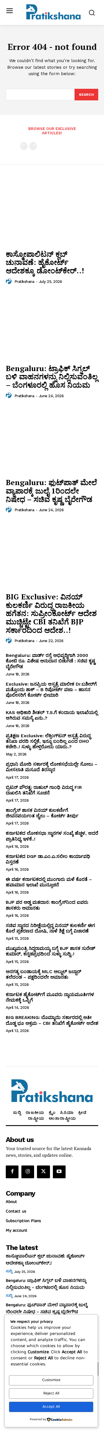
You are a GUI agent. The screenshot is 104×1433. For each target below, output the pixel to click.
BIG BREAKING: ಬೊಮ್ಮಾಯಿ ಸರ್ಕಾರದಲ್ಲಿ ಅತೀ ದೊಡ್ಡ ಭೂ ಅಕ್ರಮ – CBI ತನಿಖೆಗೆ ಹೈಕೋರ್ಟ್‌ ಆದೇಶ (52, 1020)
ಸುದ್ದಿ (9, 1271)
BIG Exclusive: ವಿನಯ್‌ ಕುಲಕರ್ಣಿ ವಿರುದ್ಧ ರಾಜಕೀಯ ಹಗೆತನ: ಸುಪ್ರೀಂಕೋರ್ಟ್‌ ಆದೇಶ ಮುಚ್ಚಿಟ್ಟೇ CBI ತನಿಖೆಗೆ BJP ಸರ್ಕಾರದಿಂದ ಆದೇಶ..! (51, 613)
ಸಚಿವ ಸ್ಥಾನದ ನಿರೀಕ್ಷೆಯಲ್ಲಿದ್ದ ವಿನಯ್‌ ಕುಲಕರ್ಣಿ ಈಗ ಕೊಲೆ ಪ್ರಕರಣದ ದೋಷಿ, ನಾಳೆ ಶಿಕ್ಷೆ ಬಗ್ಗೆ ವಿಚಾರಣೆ (50, 928)
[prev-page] (23, 146)
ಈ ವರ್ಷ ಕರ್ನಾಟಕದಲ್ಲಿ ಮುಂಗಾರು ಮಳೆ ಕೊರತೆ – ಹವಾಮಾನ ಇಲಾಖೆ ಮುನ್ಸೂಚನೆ (49, 882)
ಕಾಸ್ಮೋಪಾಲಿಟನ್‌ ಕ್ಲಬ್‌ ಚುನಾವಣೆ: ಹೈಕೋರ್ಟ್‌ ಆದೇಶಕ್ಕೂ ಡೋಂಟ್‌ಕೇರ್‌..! (45, 262)
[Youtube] (59, 1171)
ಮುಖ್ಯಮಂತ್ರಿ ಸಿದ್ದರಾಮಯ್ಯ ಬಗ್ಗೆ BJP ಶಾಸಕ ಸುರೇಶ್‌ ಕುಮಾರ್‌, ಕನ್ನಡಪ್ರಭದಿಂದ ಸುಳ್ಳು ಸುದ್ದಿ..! (50, 951)
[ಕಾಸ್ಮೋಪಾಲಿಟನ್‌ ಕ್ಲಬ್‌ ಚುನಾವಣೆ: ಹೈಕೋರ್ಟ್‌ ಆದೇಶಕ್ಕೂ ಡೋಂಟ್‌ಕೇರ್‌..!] (52, 211)
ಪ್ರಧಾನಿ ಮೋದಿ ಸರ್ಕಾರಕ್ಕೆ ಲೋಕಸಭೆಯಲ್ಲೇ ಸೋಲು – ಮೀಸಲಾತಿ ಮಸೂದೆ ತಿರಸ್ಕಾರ (51, 766)
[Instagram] (27, 1171)
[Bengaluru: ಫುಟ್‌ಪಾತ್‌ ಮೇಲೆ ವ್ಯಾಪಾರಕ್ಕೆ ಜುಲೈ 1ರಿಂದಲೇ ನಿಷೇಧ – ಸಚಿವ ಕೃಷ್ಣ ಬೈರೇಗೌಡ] (52, 439)
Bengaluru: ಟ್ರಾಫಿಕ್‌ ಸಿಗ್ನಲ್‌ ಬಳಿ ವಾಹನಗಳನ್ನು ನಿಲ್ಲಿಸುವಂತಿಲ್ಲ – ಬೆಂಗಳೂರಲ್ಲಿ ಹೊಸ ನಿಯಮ (52, 376)
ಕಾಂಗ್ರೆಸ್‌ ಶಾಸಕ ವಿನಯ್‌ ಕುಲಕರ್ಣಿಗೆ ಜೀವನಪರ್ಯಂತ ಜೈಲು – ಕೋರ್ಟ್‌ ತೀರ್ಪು (42, 812)
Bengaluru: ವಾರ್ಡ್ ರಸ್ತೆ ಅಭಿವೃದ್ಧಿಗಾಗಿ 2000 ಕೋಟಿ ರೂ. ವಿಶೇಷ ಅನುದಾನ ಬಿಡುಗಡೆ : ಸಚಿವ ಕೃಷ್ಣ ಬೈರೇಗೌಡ (50, 661)
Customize (51, 1380)
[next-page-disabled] (33, 146)
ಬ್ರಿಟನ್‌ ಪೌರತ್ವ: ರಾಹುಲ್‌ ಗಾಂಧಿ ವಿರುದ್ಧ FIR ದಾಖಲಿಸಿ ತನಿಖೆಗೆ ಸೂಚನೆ (44, 790)
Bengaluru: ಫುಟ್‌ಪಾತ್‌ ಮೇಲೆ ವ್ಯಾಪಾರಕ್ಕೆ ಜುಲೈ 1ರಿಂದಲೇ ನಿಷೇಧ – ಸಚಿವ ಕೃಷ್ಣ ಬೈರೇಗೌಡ (51, 490)
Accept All (51, 1406)
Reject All (51, 1393)
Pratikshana (24, 281)
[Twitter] (43, 1171)
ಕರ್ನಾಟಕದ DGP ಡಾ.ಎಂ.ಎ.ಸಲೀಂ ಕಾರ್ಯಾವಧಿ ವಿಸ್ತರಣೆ (48, 859)
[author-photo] (9, 281)
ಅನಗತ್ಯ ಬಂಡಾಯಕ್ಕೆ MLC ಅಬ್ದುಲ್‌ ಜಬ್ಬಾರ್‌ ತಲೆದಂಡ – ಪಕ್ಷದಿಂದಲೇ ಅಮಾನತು (43, 974)
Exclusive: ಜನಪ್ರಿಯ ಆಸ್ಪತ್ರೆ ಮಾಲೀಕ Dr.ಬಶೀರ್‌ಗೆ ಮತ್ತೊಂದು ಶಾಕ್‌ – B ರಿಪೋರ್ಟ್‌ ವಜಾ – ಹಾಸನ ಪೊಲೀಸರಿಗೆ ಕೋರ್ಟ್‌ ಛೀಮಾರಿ (51, 689)
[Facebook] (12, 1171)
